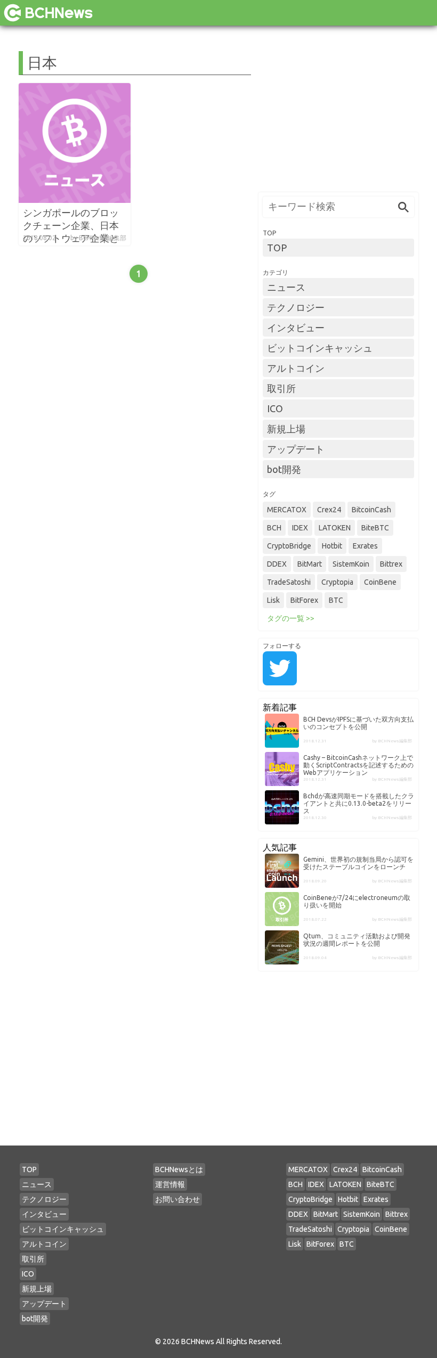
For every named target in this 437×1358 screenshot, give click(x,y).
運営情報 (170, 1184)
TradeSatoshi (289, 582)
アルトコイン (296, 368)
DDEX (277, 564)
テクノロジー (296, 307)
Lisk (273, 600)
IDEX (300, 527)
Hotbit (332, 546)
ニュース (286, 287)
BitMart (309, 564)
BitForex (304, 600)
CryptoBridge (289, 546)
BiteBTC (375, 527)
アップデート (296, 449)
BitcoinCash (371, 509)
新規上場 (286, 428)
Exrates (365, 546)
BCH (274, 527)
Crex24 (329, 509)
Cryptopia (337, 582)
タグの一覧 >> (290, 618)
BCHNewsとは (179, 1169)
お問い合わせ (177, 1199)
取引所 (281, 388)
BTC (336, 600)
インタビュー (296, 327)
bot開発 (284, 469)
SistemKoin (351, 564)
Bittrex (391, 564)
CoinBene (380, 582)
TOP (277, 247)
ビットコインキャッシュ (320, 347)
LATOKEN (335, 527)
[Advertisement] (338, 117)
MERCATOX (286, 509)
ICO (275, 408)
